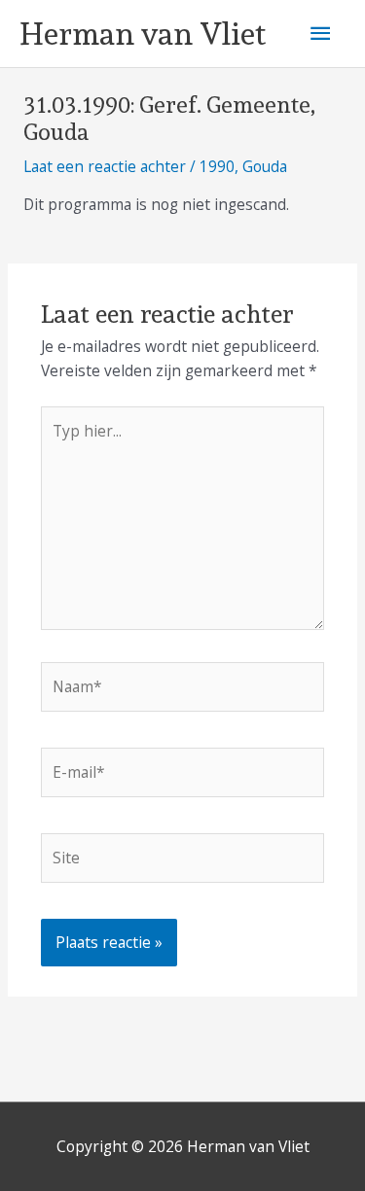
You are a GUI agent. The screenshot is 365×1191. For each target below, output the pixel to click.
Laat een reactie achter (104, 166)
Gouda (264, 166)
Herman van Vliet (142, 34)
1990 (217, 166)
